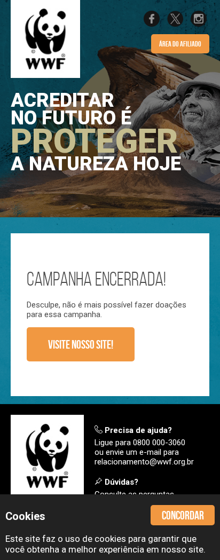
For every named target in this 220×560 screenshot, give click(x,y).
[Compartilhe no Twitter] (175, 24)
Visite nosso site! (80, 344)
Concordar (183, 515)
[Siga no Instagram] (199, 24)
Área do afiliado (180, 44)
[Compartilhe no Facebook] (152, 24)
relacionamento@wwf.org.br (144, 462)
